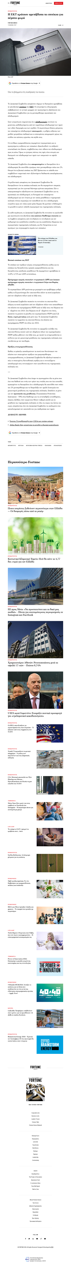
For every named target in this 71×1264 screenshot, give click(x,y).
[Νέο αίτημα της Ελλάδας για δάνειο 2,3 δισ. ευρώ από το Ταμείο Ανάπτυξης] (22, 245)
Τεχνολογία (35, 1145)
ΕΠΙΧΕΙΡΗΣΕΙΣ (12, 878)
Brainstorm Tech (35, 1180)
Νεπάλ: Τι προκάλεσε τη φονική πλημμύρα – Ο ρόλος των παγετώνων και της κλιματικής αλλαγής (19, 754)
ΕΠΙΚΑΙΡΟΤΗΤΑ (12, 11)
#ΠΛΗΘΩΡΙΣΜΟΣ (58, 445)
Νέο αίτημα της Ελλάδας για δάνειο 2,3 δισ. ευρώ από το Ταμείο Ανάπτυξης (47, 240)
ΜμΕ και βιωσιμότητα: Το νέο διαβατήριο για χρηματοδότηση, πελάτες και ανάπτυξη (19, 883)
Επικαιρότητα (35, 1135)
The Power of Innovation (35, 1177)
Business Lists (35, 1116)
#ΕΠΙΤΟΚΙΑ (21, 445)
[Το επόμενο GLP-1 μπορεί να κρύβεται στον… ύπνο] (50, 837)
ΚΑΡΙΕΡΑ (10, 1008)
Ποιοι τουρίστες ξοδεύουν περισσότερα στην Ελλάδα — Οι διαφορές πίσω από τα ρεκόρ (35, 510)
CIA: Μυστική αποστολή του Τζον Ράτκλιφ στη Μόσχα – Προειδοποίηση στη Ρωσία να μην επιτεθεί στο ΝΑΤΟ (20, 780)
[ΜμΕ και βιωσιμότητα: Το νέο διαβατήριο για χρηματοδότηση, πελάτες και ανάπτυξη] (50, 889)
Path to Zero (35, 1189)
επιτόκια (22, 107)
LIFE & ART (11, 826)
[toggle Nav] (9, 3)
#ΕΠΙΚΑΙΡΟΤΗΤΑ (12, 445)
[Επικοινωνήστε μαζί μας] (45, 1239)
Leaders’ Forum (36, 1119)
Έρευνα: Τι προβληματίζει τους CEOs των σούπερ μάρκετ (31, 421)
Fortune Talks (35, 1122)
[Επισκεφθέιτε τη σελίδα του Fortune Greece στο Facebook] (25, 1239)
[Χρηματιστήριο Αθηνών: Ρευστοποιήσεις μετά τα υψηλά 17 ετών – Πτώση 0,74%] (35, 639)
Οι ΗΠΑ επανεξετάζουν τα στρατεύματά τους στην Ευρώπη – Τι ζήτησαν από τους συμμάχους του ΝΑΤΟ (21, 728)
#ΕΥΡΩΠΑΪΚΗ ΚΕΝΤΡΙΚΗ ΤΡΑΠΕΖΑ (34, 445)
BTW (52, 1247)
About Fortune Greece (35, 1200)
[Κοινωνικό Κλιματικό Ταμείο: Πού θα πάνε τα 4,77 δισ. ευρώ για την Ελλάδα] (35, 536)
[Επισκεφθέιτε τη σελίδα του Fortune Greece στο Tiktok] (41, 1239)
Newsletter (35, 1212)
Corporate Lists (36, 1113)
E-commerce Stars (35, 1183)
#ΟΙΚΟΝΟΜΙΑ (48, 445)
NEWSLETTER (58, 3)
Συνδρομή (35, 1215)
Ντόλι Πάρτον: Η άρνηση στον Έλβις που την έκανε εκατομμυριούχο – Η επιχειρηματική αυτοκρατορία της (21, 935)
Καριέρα (35, 1154)
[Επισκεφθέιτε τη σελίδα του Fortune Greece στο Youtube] (37, 1239)
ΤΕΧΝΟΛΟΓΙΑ (12, 800)
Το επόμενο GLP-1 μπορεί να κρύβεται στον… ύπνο (18, 830)
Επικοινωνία (35, 1209)
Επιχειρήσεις (35, 1139)
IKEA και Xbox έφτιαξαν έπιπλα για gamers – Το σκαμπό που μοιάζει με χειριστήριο (20, 909)
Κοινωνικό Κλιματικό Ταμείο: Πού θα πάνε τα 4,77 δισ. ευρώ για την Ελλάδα (34, 560)
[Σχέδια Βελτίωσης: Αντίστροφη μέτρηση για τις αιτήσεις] (50, 863)
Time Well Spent (35, 1186)
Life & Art (35, 1142)
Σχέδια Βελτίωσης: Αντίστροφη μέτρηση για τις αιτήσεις (19, 856)
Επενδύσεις (35, 1148)
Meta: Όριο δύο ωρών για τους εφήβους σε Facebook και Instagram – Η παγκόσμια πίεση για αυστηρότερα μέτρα (20, 806)
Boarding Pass (35, 1174)
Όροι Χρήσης (35, 1218)
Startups (35, 1151)
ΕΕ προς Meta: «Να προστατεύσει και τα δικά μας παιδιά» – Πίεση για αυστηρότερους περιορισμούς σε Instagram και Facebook (35, 612)
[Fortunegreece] (15, 4)
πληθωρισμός (41, 122)
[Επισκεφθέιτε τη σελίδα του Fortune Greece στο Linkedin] (33, 1239)
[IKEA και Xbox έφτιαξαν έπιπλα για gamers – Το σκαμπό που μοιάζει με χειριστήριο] (50, 915)
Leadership (35, 1157)
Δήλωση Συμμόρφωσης (35, 1206)
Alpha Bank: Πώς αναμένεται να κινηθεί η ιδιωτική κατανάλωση (34, 425)
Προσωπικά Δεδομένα (35, 1221)
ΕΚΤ (32, 107)
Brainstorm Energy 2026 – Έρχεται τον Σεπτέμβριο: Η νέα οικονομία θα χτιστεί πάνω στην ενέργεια (21, 1039)
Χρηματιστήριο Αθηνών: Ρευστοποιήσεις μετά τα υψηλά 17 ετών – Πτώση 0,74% (33, 664)
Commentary (35, 1160)
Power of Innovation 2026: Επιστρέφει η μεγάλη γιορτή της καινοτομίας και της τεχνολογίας (19, 961)
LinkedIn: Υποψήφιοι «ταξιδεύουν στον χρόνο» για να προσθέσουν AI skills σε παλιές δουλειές (20, 1013)
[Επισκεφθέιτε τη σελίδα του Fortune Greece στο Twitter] (29, 1239)
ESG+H (35, 1171)
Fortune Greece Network (35, 1125)
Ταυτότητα (35, 1203)
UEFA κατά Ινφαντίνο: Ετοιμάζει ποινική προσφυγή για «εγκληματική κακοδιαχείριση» (35, 715)
